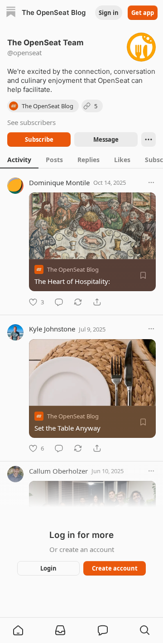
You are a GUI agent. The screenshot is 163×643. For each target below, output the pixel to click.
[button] (18, 630)
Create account (115, 568)
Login (48, 568)
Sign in (109, 13)
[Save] (143, 275)
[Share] (97, 302)
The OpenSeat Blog (73, 269)
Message (106, 139)
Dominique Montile (59, 182)
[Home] (10, 12)
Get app (142, 13)
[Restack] (78, 302)
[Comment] (59, 302)
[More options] (151, 182)
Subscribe (39, 139)
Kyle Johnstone (52, 328)
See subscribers (31, 122)
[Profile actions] (148, 139)
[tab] (19, 159)
